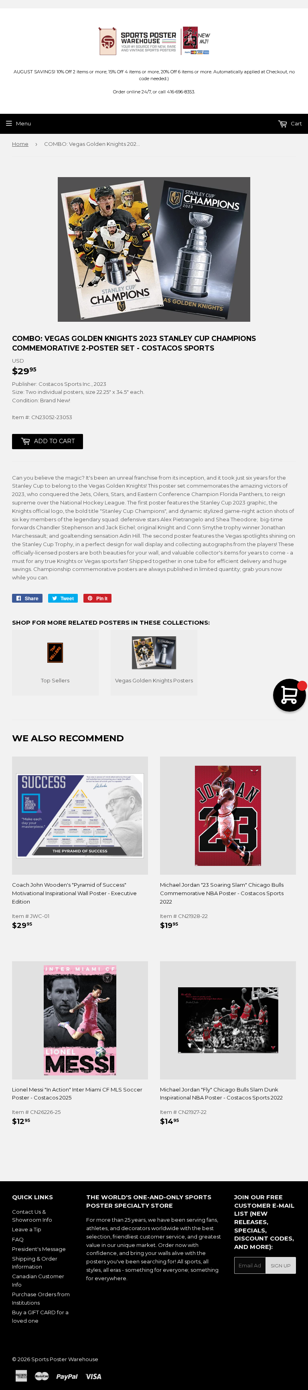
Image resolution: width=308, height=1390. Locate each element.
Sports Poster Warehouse (64, 1359)
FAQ (18, 1239)
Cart (296, 123)
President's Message (39, 1249)
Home (20, 144)
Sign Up (281, 1266)
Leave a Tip (26, 1229)
